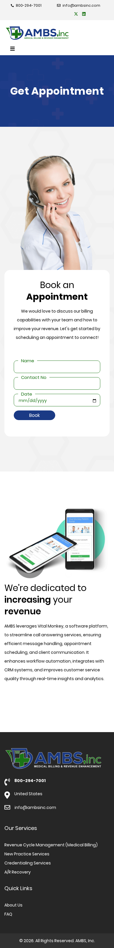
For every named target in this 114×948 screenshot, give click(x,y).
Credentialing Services (27, 863)
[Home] (55, 33)
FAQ (8, 914)
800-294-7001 (30, 781)
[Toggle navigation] (12, 48)
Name (27, 361)
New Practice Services (26, 854)
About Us (13, 905)
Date (26, 394)
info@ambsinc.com (35, 807)
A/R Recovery (17, 872)
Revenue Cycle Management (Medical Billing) (51, 845)
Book (34, 415)
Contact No (33, 377)
